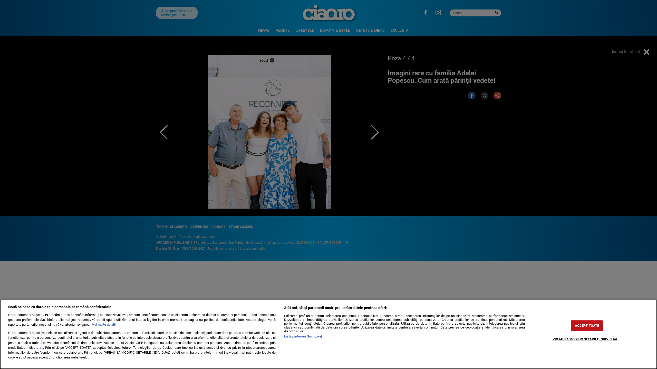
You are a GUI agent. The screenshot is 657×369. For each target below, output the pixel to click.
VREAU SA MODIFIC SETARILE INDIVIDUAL (585, 339)
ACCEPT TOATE (587, 325)
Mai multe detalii (103, 324)
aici (41, 348)
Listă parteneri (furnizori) (303, 336)
